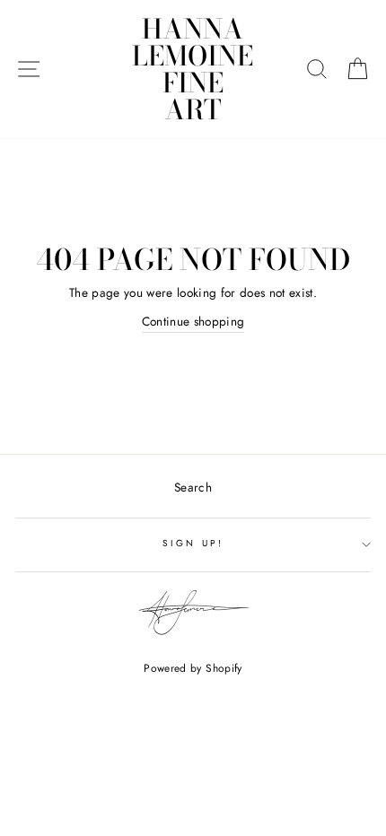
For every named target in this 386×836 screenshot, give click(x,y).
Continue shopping (193, 321)
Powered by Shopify (192, 668)
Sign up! (192, 543)
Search (193, 487)
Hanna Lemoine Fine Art (192, 69)
